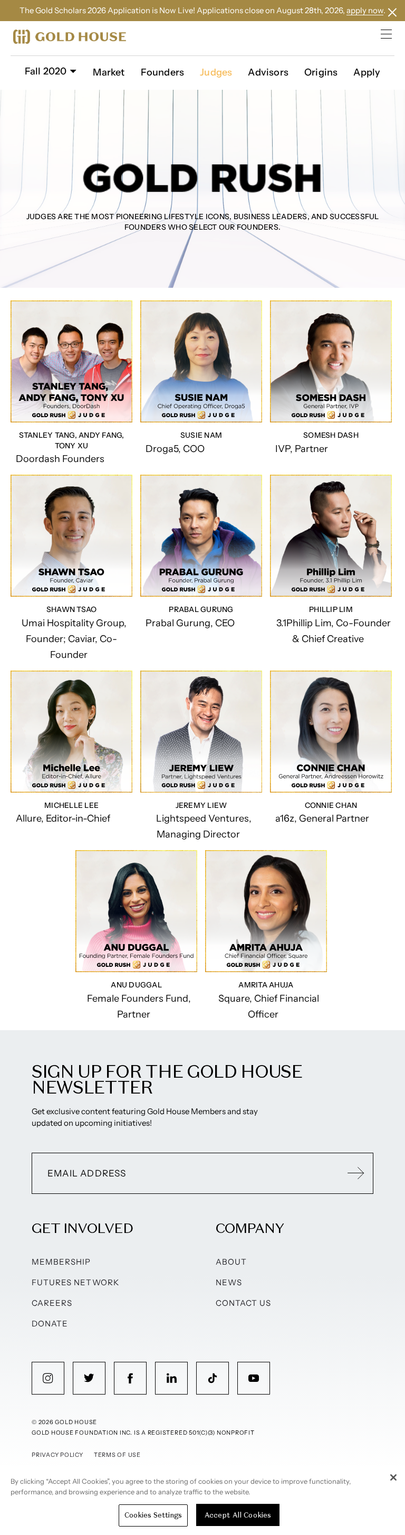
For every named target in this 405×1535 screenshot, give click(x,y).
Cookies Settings (153, 1515)
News (229, 1282)
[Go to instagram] (48, 1378)
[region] (202, 1500)
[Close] (393, 1477)
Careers (52, 1303)
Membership (61, 1262)
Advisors (268, 72)
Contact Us (244, 1303)
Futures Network (75, 1282)
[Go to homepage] (69, 37)
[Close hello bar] (392, 12)
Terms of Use (117, 1454)
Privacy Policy (57, 1454)
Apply (366, 72)
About (231, 1262)
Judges (216, 72)
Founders (163, 72)
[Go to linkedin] (171, 1378)
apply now (364, 10)
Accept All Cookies (238, 1515)
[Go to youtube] (253, 1378)
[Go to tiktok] (212, 1378)
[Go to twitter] (89, 1378)
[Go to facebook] (130, 1378)
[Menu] (386, 34)
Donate (50, 1324)
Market (108, 72)
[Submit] (356, 1173)
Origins (321, 72)
